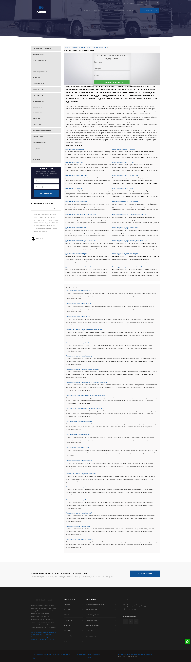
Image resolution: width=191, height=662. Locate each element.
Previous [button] (54, 208)
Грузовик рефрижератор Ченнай (42, 637)
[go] (157, 3)
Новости (118, 3)
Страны (132, 3)
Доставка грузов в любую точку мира (88, 654)
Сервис (112, 3)
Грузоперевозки (132, 656)
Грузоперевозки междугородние (43, 658)
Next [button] (60, 208)
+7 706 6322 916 (131, 609)
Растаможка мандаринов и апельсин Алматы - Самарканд (51, 654)
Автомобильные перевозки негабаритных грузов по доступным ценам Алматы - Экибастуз (135, 654)
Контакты (125, 3)
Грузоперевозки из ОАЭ (83, 658)
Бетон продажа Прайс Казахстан (42, 639)
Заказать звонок (46, 193)
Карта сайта (122, 656)
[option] (46, 225)
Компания (105, 3)
